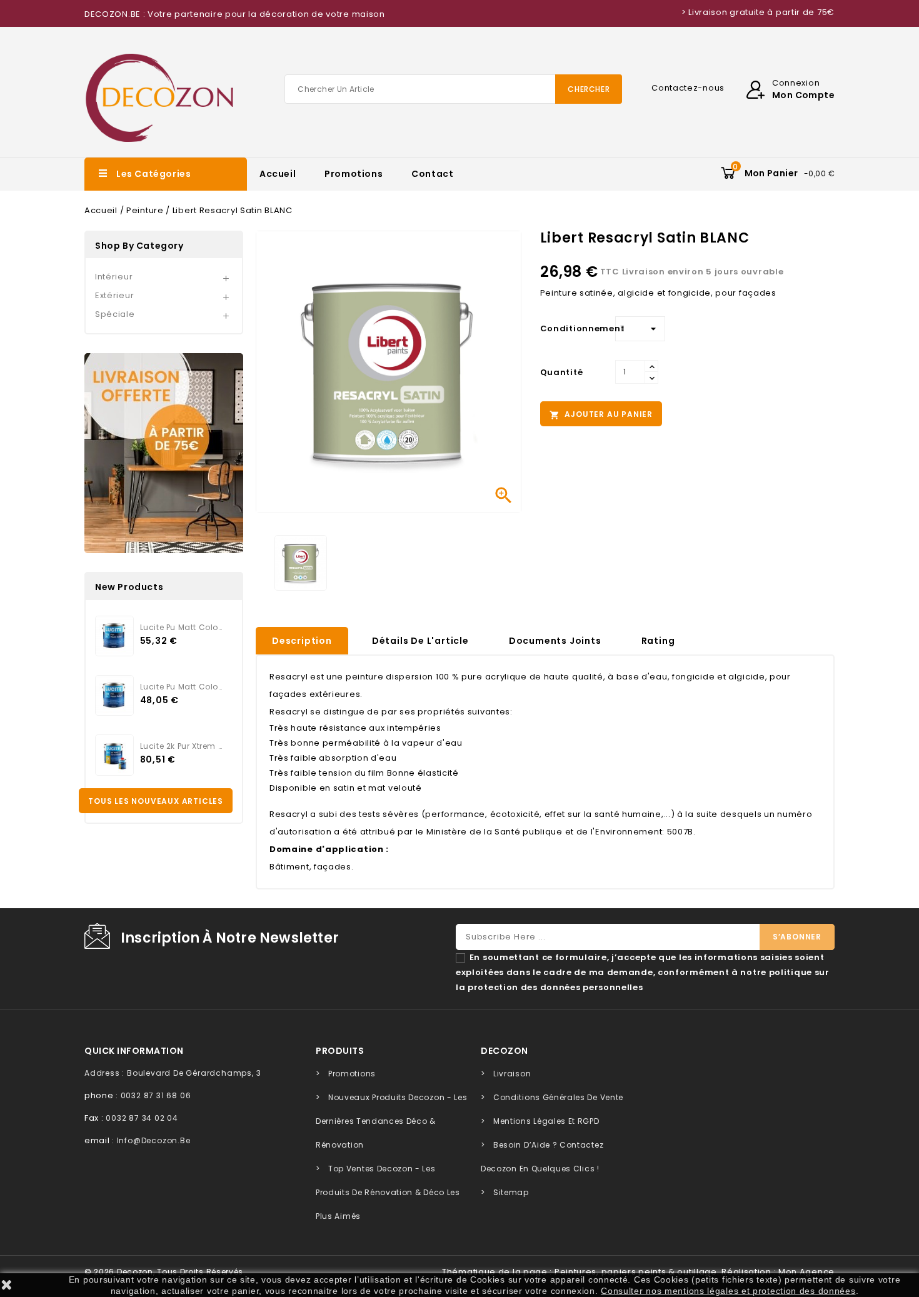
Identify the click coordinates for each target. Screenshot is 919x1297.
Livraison (512, 1073)
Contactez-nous (688, 88)
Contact (432, 174)
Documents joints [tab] (555, 640)
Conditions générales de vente (558, 1097)
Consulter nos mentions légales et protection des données (728, 1291)
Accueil (277, 174)
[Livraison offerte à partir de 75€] (163, 453)
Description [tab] (302, 640)
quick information (134, 1050)
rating (658, 640)
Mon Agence (806, 1272)
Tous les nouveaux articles (155, 801)
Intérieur (114, 277)
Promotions (353, 174)
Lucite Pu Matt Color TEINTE (181, 627)
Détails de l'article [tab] (420, 640)
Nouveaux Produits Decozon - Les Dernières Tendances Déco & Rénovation (391, 1121)
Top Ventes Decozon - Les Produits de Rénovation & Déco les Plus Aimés (388, 1192)
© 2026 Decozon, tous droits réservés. (165, 1271)
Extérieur (114, 295)
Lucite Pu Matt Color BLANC (181, 686)
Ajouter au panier (601, 414)
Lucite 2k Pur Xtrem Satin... (181, 746)
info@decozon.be (154, 1140)
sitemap (511, 1192)
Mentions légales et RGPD (546, 1121)
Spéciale (115, 314)
